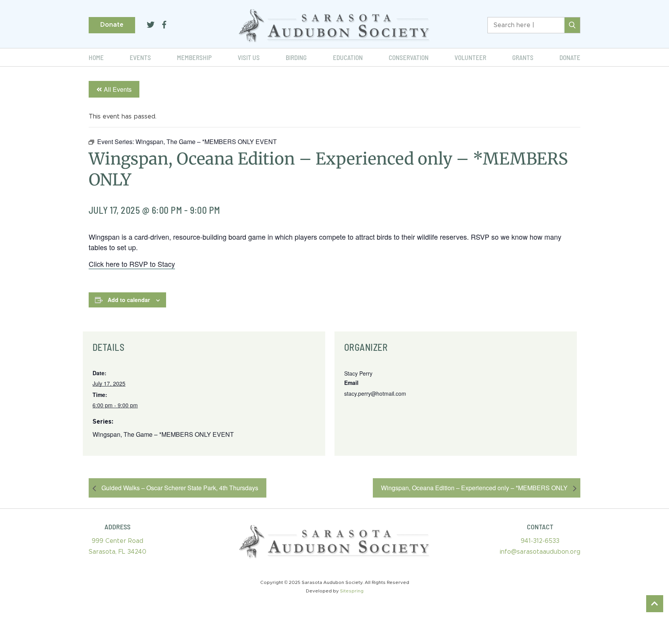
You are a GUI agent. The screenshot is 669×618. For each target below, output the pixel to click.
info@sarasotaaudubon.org (540, 552)
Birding (296, 57)
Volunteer (470, 57)
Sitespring (352, 591)
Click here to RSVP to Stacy (132, 264)
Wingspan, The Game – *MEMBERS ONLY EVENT (163, 434)
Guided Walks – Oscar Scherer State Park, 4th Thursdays (179, 487)
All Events (118, 89)
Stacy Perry (358, 373)
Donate (112, 25)
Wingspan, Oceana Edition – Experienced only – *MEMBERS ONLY (475, 487)
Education (348, 57)
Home (96, 57)
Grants (522, 57)
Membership (194, 57)
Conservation (409, 57)
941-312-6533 (540, 541)
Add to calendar (129, 300)
